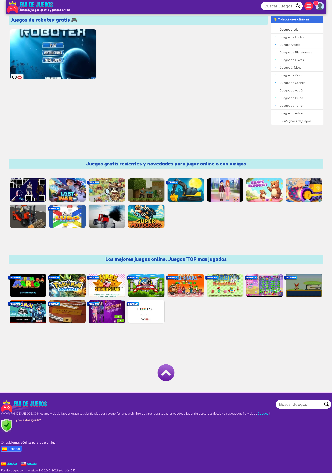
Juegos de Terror (292, 105)
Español (14, 449)
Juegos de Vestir (291, 75)
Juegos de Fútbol (292, 37)
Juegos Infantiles (291, 113)
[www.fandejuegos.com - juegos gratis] (24, 406)
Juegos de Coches (292, 83)
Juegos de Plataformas (296, 52)
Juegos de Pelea (291, 98)
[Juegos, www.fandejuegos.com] (30, 7)
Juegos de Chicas (292, 60)
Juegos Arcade (290, 45)
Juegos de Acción (292, 90)
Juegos (263, 413)
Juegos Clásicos (290, 67)
